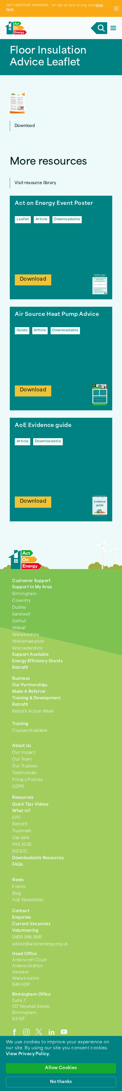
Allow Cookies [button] (61, 1068)
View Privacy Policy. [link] (28, 1054)
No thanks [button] (61, 1082)
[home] (46, 28)
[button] (113, 28)
